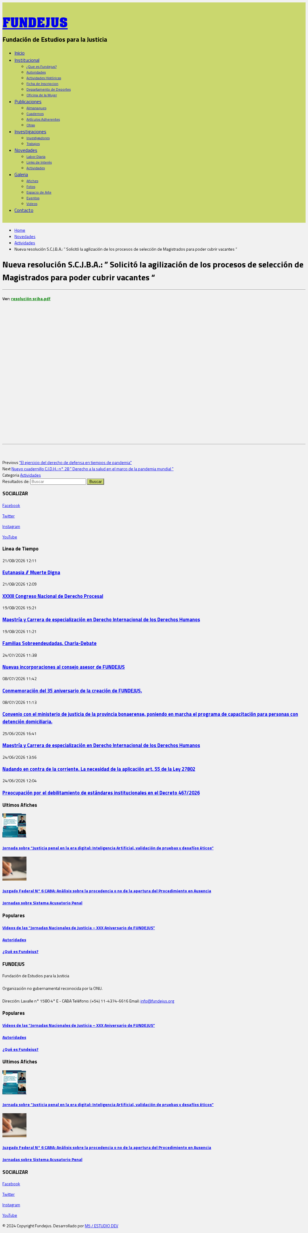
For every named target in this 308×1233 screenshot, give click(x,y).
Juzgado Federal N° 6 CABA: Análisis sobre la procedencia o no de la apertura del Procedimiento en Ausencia (106, 891)
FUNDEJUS (35, 20)
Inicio (19, 52)
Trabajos (33, 143)
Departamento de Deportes (48, 89)
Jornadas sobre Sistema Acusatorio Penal (42, 903)
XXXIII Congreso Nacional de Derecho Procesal (52, 596)
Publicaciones (28, 101)
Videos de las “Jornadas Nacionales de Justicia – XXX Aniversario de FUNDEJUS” (78, 927)
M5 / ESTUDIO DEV (101, 1225)
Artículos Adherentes (43, 119)
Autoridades (36, 72)
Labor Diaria (35, 156)
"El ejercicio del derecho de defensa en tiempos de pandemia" (75, 462)
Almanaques (36, 108)
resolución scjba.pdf (31, 298)
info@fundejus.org (157, 1001)
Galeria (21, 174)
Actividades (35, 168)
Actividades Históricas (43, 78)
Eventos (32, 198)
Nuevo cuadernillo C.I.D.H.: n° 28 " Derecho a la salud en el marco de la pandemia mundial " (92, 469)
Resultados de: (15, 481)
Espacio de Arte (38, 192)
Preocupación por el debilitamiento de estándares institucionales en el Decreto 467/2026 (101, 792)
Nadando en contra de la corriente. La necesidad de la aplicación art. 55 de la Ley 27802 (98, 769)
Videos (31, 204)
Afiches (32, 181)
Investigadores (38, 138)
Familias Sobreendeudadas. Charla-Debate (49, 643)
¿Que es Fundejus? (41, 66)
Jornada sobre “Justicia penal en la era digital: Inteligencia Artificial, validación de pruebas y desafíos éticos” (108, 848)
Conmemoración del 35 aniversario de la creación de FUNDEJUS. (72, 690)
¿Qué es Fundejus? (20, 951)
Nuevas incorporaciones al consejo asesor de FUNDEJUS (63, 667)
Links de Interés (39, 162)
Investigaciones (30, 131)
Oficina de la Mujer (41, 95)
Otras (30, 125)
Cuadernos (35, 113)
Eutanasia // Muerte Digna (31, 572)
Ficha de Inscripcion (42, 83)
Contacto (23, 210)
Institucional (26, 60)
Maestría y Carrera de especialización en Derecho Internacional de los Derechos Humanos (101, 619)
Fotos (30, 186)
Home (19, 230)
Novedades (25, 150)
